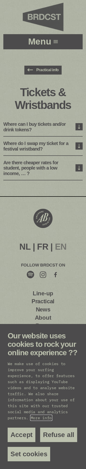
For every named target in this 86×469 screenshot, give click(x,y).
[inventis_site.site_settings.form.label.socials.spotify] (30, 274)
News (43, 309)
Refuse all (58, 434)
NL (25, 247)
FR (42, 247)
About (43, 317)
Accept (21, 434)
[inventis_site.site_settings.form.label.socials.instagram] (43, 274)
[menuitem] (25, 247)
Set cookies (29, 454)
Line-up (43, 293)
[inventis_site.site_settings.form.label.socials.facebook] (55, 274)
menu (41, 41)
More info (41, 417)
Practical (43, 301)
